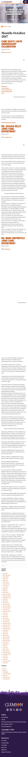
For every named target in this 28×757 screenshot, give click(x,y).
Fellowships (5, 672)
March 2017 (6, 649)
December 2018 (6, 623)
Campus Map (5, 743)
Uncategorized (6, 678)
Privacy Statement (6, 726)
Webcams (4, 749)
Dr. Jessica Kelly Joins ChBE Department (11, 128)
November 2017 (6, 640)
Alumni (4, 668)
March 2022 (6, 582)
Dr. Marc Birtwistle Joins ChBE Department (13, 240)
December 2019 (6, 606)
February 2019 (6, 619)
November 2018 (6, 625)
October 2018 (6, 626)
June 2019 (5, 614)
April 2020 (5, 601)
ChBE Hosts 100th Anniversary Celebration (11, 44)
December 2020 (6, 594)
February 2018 (6, 637)
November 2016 (6, 654)
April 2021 (5, 590)
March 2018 (6, 635)
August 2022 (6, 577)
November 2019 (6, 607)
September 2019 (7, 611)
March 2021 (6, 592)
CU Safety (4, 745)
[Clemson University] (6, 2)
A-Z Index (4, 740)
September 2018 (7, 628)
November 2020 (6, 595)
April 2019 (5, 616)
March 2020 (6, 602)
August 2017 (6, 644)
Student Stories (6, 677)
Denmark (5, 670)
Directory (3, 747)
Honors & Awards (7, 673)
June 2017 (5, 647)
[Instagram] (10, 710)
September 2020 (7, 597)
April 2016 (5, 659)
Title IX (3, 719)
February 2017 (6, 650)
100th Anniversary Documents (8, 122)
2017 (5, 26)
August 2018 (6, 630)
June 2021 (5, 587)
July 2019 (5, 613)
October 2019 (6, 609)
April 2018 (5, 633)
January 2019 (6, 621)
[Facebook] (7, 710)
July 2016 (5, 656)
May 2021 (5, 589)
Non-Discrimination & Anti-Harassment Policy (13, 722)
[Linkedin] (17, 710)
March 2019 (6, 618)
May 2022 (5, 580)
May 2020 (5, 599)
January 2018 (6, 638)
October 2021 (6, 585)
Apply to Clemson (6, 752)
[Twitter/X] (14, 710)
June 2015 (5, 662)
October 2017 (6, 642)
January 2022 (6, 583)
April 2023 (5, 573)
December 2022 (6, 575)
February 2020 (6, 604)
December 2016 (6, 652)
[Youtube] (20, 710)
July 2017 (5, 645)
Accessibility (4, 717)
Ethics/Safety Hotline (7, 724)
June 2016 (5, 657)
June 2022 (5, 578)
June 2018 (5, 632)
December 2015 (6, 661)
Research (5, 675)
